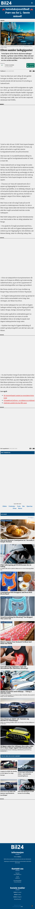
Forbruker (12, 506)
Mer (23, 506)
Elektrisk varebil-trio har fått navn (15, 403)
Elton (14, 508)
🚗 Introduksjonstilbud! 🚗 (17, 9)
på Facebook (17, 892)
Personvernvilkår (17, 905)
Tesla (19, 506)
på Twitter (17, 894)
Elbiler (5, 506)
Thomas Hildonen (17, 882)
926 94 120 (31, 64)
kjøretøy (29, 506)
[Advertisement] (17, 123)
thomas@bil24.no (17, 874)
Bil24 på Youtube (17, 899)
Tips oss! (31, 66)
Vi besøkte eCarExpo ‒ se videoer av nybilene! (19, 400)
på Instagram (18, 897)
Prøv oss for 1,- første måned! (17, 14)
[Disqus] (17, 478)
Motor (20, 508)
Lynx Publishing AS (16, 906)
